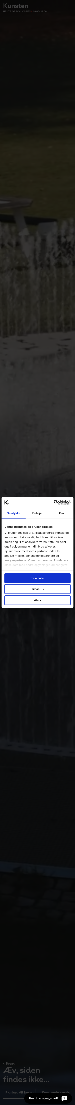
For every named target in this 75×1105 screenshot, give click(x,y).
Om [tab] (61, 513)
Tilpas (35, 589)
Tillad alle (37, 578)
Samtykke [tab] (13, 513)
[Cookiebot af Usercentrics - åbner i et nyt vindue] (54, 502)
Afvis (37, 600)
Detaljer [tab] (37, 513)
